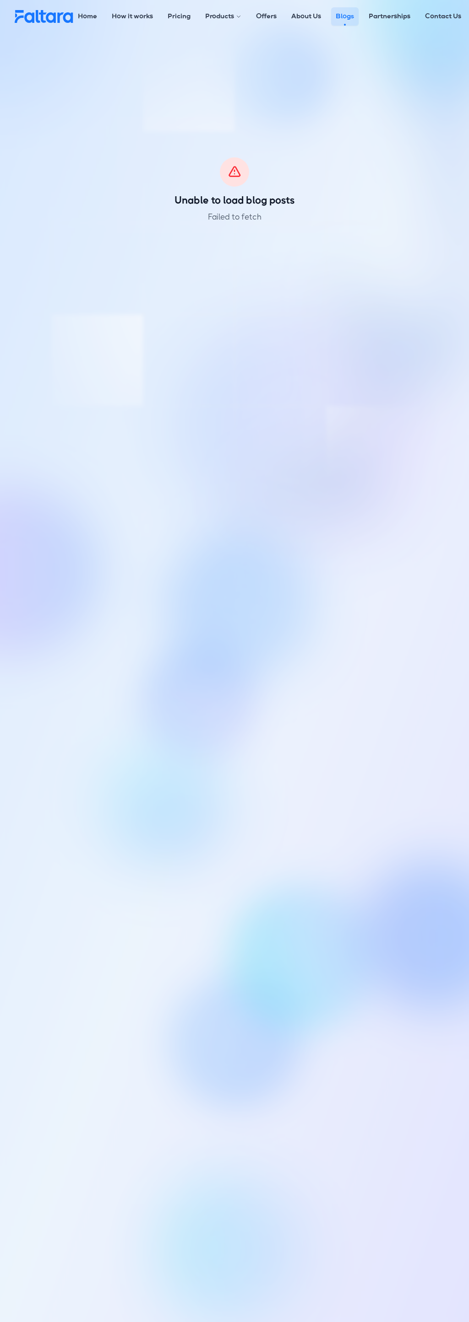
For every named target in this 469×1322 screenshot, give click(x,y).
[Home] (44, 16)
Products (219, 16)
